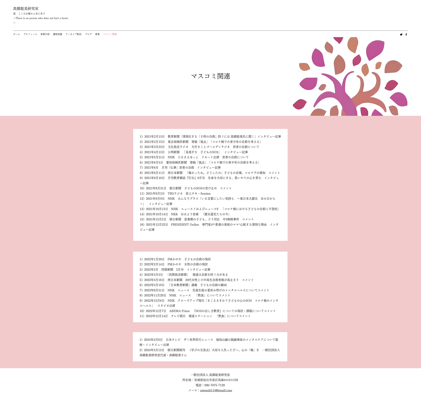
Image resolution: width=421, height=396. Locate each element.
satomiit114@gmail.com (216, 390)
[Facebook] (406, 34)
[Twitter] (401, 34)
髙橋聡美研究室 (25, 8)
